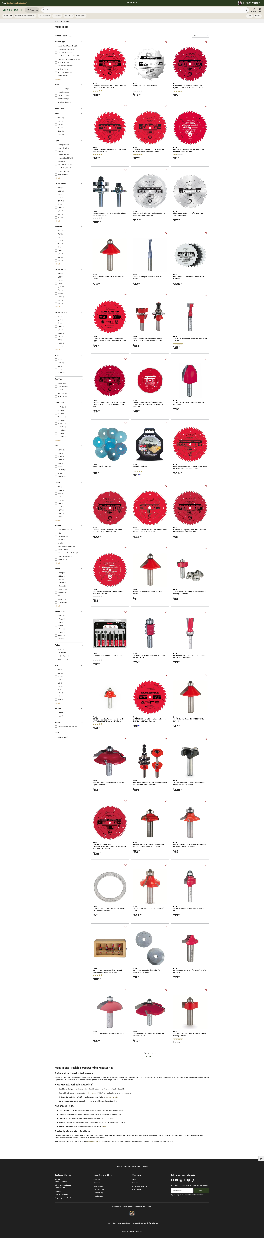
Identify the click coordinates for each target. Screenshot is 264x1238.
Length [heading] (57, 483)
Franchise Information (139, 1186)
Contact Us (58, 1191)
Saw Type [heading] (58, 379)
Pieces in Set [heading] (60, 611)
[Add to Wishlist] (125, 42)
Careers (135, 1183)
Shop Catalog (98, 1193)
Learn (250, 16)
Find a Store (136, 1189)
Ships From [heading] (59, 108)
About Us (135, 1179)
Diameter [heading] (58, 226)
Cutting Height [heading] (60, 183)
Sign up (201, 1190)
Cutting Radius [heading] (60, 269)
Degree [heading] (57, 568)
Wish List (97, 1183)
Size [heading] (56, 666)
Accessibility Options (139, 1223)
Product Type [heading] (60, 42)
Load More (150, 1057)
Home (57, 21)
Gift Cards (97, 1179)
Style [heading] (57, 733)
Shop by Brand (98, 1196)
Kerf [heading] (56, 446)
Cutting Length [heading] (61, 312)
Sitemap (155, 1223)
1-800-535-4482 (61, 1181)
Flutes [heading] (57, 645)
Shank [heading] (57, 114)
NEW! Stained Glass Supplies (132, 3)
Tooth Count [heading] (59, 403)
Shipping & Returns (61, 1194)
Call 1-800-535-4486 (250, 4)
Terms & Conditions (123, 1223)
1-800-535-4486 (61, 1187)
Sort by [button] (195, 35)
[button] (200, 36)
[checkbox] (56, 46)
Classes (257, 16)
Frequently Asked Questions (64, 1198)
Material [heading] (58, 708)
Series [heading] (57, 722)
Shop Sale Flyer (99, 1189)
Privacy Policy (199, 1195)
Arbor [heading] (57, 355)
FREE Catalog (98, 1186)
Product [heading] (58, 526)
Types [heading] (57, 141)
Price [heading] (57, 85)
